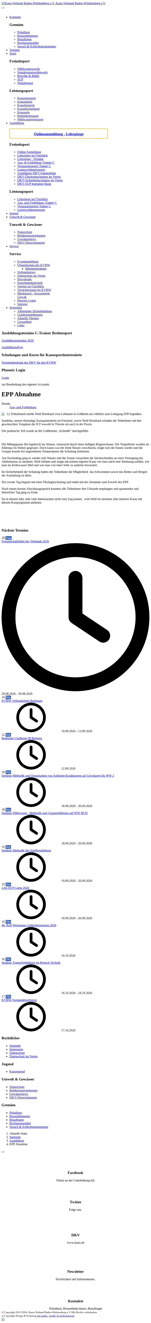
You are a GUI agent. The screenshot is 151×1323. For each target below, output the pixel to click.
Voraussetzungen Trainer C (34, 166)
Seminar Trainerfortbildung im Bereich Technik (31, 962)
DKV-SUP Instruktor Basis (34, 183)
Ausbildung (16, 123)
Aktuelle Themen (28, 318)
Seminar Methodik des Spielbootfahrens (26, 850)
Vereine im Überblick (30, 286)
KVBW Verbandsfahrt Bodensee (22, 700)
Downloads (24, 279)
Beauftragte (24, 39)
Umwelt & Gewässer (22, 217)
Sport (12, 53)
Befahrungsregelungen (31, 235)
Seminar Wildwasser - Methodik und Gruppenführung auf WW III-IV (45, 813)
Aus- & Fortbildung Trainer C (35, 162)
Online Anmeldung (29, 152)
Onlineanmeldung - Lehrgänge (59, 134)
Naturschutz (24, 232)
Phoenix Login (26, 300)
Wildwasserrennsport (30, 119)
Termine (14, 50)
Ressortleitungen (27, 35)
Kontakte (15, 17)
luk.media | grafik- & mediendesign (55, 1315)
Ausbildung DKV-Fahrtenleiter (36, 173)
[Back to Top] (3, 1152)
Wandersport (25, 83)
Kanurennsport (26, 98)
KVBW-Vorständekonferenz (19, 1000)
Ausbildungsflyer (12, 347)
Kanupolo (23, 112)
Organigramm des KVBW (33, 265)
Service (14, 246)
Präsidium (23, 32)
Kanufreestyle (26, 105)
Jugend (13, 213)
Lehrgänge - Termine (30, 159)
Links (20, 325)
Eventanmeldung (27, 261)
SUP (20, 79)
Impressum (16, 1049)
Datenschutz (17, 1052)
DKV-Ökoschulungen (31, 242)
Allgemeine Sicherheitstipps (34, 311)
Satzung (22, 304)
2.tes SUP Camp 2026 (15, 887)
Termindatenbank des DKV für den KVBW (29, 362)
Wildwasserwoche (28, 68)
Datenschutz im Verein (31, 275)
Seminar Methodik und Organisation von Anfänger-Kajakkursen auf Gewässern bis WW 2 (58, 775)
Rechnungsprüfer (28, 42)
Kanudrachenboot (28, 108)
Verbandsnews (26, 272)
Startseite (15, 1045)
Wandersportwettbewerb (32, 72)
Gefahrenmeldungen (30, 314)
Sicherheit (15, 307)
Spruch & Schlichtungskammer (36, 46)
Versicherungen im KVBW (34, 290)
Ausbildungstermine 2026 (18, 340)
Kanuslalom (24, 101)
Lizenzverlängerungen (31, 169)
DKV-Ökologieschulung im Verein (39, 176)
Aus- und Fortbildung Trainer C (37, 202)
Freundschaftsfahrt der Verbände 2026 (25, 541)
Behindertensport (28, 116)
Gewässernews (26, 239)
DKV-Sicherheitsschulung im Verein (40, 180)
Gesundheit (24, 321)
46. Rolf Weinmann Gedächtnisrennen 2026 (29, 925)
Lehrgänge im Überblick (32, 155)
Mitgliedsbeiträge (36, 268)
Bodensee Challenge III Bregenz (22, 738)
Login (5, 377)
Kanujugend (17, 1071)
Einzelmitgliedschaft (29, 282)
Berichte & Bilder (28, 76)
